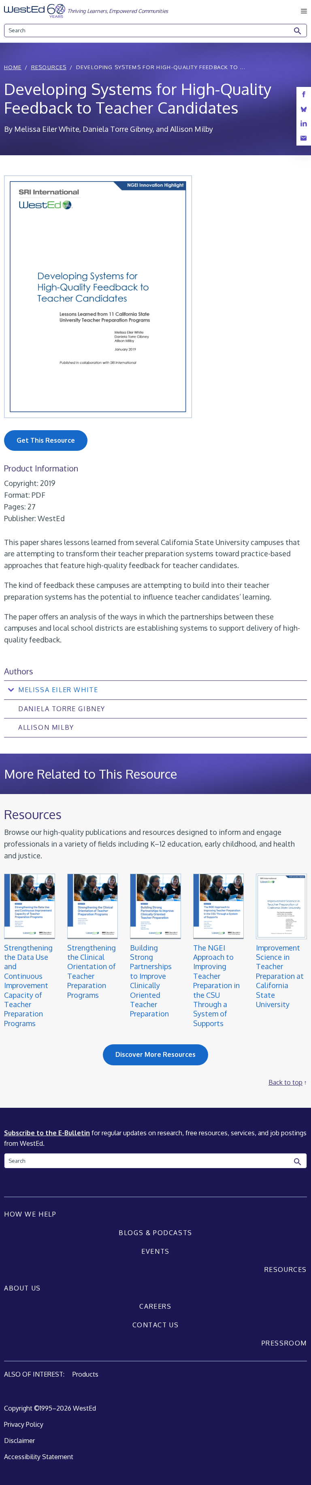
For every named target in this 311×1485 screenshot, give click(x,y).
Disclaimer (19, 1440)
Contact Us (155, 1325)
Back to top (285, 1082)
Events (155, 1251)
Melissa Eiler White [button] (58, 690)
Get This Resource (46, 440)
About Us (22, 1288)
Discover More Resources (155, 1054)
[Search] (298, 31)
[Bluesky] (303, 109)
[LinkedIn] (303, 123)
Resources (49, 67)
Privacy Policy (23, 1424)
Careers (155, 1306)
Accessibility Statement (38, 1457)
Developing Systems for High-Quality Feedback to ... (160, 67)
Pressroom (284, 1343)
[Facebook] (303, 94)
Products (85, 1374)
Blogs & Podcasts (155, 1233)
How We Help (30, 1214)
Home (12, 67)
